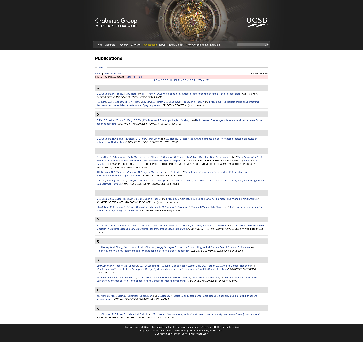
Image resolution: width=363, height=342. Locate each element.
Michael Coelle (179, 265)
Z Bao (247, 160)
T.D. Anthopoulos (166, 120)
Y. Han (119, 120)
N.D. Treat (116, 172)
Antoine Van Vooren (126, 277)
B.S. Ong (142, 198)
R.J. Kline (101, 101)
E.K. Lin (146, 101)
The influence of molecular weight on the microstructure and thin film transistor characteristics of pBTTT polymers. (180, 158)
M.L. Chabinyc (104, 93)
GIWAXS (136, 44)
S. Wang (128, 120)
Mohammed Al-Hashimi (165, 225)
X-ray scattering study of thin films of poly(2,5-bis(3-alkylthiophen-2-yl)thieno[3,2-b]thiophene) (213, 314)
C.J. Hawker (220, 225)
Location (215, 44)
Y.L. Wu (126, 198)
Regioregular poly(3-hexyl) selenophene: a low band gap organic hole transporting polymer (143, 250)
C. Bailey (114, 157)
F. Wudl (209, 225)
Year (118, 73)
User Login (202, 333)
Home (99, 44)
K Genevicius (140, 207)
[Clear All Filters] (134, 76)
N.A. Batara (147, 225)
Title (105, 73)
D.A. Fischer (135, 101)
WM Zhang (216, 207)
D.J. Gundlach (223, 265)
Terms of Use (179, 333)
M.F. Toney (117, 93)
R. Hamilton (102, 157)
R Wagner (205, 207)
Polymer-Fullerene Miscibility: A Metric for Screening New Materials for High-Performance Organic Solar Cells (181, 227)
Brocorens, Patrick (106, 277)
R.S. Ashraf (109, 120)
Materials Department (163, 327)
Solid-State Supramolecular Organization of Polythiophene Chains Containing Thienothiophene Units (177, 279)
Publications (150, 44)
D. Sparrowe (167, 157)
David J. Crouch (131, 247)
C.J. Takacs (134, 225)
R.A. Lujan (117, 138)
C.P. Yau (138, 120)
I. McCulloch (130, 93)
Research (123, 44)
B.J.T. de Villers (142, 180)
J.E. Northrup (103, 295)
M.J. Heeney (148, 93)
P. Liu (134, 198)
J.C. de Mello (175, 172)
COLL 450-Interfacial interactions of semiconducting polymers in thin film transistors (198, 93)
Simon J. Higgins (196, 247)
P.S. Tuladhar (150, 120)
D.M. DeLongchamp (117, 101)
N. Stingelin (144, 172)
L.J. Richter (156, 101)
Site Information (163, 333)
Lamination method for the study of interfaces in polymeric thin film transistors (219, 198)
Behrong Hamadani (241, 265)
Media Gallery (175, 44)
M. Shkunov (153, 157)
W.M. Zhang (116, 247)
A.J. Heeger (198, 225)
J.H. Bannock (103, 172)
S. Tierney (179, 157)
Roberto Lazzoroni (234, 277)
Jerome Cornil (212, 277)
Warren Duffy (126, 157)
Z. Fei (99, 120)
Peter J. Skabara (228, 247)
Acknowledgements (197, 44)
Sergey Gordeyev (165, 247)
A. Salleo (116, 198)
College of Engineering (187, 327)
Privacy (191, 333)
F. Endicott (129, 138)
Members (110, 44)
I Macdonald (155, 207)
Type (113, 73)
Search (102, 67)
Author (98, 73)
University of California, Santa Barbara (220, 327)
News (162, 44)
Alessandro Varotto (117, 225)
